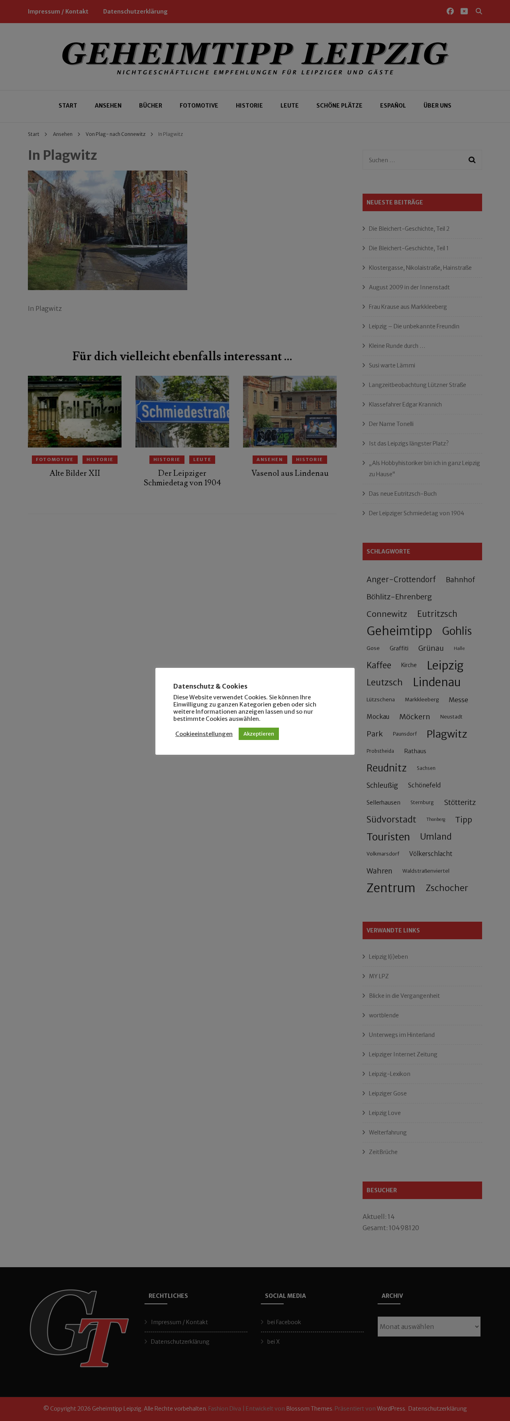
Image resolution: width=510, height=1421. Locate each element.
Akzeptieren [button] (258, 733)
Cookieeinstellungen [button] (204, 734)
